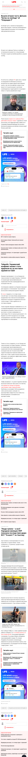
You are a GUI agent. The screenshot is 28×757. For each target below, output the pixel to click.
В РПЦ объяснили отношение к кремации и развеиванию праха (11, 754)
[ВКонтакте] (11, 218)
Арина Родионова (5, 186)
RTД (8, 183)
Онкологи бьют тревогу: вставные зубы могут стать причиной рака (14, 248)
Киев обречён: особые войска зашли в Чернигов (13, 257)
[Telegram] (8, 218)
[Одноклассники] (15, 218)
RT (14, 80)
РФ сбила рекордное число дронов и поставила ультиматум (12, 508)
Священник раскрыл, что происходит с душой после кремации (14, 253)
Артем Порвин (5, 723)
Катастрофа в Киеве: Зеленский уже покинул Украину (12, 240)
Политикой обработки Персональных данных (10, 6)
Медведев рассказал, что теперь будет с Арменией (14, 518)
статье (4, 294)
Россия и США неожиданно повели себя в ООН (12, 244)
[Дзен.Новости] (2, 218)
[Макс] (5, 218)
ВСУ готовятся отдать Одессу (8, 237)
